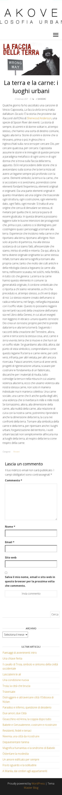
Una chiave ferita (12, 658)
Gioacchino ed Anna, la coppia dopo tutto (26, 719)
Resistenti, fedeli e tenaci (16, 730)
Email (9, 542)
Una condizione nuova (15, 680)
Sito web (11, 557)
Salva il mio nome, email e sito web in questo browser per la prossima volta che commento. (30, 581)
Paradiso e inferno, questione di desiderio (26, 707)
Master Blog (31, 787)
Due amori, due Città (14, 713)
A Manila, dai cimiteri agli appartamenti (24, 771)
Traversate (8, 692)
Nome (10, 526)
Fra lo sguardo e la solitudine (19, 765)
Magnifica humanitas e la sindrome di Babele (28, 748)
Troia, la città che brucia (16, 686)
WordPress (38, 783)
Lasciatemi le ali (11, 674)
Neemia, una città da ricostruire (20, 736)
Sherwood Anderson (39, 118)
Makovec (42, 99)
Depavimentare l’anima (15, 742)
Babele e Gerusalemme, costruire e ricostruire (29, 725)
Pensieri (16, 451)
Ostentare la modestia (15, 753)
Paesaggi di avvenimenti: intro (19, 652)
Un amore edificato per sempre (20, 759)
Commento (13, 480)
